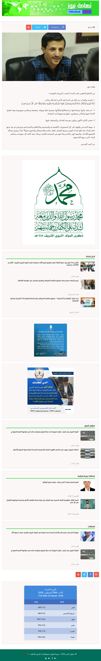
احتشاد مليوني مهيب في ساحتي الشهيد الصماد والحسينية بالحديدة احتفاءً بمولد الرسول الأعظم (46, 450)
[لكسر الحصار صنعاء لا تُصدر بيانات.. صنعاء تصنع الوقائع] (87, 486)
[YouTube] (78, 574)
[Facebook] (90, 574)
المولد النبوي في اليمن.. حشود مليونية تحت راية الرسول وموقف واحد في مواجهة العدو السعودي (45, 432)
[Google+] (96, 574)
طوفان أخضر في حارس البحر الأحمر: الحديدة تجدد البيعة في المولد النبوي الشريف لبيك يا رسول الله (45, 532)
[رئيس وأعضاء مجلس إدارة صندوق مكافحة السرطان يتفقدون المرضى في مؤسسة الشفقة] (87, 284)
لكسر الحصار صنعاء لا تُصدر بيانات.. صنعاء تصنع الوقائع (61, 482)
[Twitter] (84, 574)
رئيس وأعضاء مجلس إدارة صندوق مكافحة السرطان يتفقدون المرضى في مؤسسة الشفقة (48, 280)
